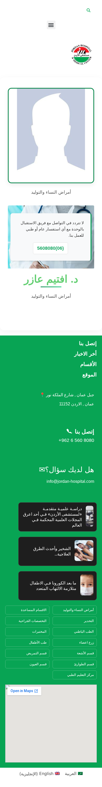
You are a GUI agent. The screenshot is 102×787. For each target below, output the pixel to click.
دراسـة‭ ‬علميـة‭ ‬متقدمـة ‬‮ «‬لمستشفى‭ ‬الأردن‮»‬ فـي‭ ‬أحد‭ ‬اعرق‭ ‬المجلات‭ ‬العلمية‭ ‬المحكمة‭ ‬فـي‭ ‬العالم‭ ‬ (52, 516)
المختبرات (39, 631)
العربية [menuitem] (70, 773)
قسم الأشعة (85, 653)
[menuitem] (73, 773)
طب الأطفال (38, 642)
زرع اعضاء (86, 642)
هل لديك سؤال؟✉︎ (66, 470)
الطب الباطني (84, 631)
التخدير (89, 621)
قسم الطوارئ (84, 664)
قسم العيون (38, 664)
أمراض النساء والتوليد (78, 610)
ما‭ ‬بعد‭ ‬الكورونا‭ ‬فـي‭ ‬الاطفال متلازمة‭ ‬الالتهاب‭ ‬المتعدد (53, 585)
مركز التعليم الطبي (80, 675)
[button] (51, 25)
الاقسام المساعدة (34, 610)
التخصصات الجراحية (33, 621)
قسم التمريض (36, 653)
